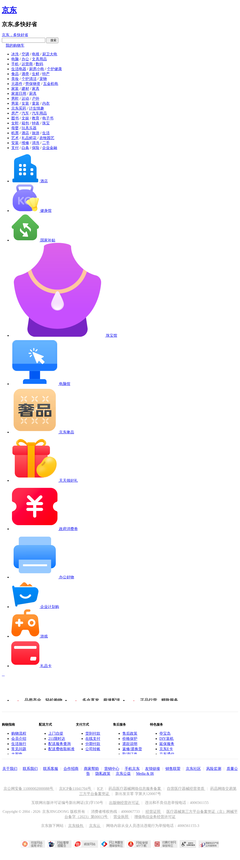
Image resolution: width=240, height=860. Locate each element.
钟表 (35, 123)
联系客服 (50, 769)
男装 (15, 103)
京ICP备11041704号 (75, 789)
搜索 (52, 40)
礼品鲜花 (29, 138)
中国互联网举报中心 (112, 844)
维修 (25, 143)
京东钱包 (76, 826)
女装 (25, 103)
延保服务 (166, 744)
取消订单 (129, 754)
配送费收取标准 (61, 749)
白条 (25, 148)
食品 (15, 74)
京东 (9, 10)
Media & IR (145, 774)
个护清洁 (29, 79)
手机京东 (132, 769)
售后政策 (129, 733)
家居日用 (18, 94)
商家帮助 (91, 769)
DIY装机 (166, 739)
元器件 (16, 84)
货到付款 (92, 733)
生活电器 (18, 69)
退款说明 (129, 744)
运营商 (27, 64)
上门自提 (55, 733)
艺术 (15, 138)
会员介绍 (18, 739)
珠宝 (46, 123)
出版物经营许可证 (124, 803)
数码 (39, 64)
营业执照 (121, 817)
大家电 (16, 754)
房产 (15, 113)
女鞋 (15, 123)
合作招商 (71, 769)
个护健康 (54, 69)
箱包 (25, 123)
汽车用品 (39, 113)
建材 (25, 89)
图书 (15, 118)
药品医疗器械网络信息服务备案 (135, 789)
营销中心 (111, 769)
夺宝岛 (165, 733)
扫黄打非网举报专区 (165, 844)
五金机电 (50, 84)
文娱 (25, 118)
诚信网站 (86, 844)
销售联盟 (172, 769)
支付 (15, 148)
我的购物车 (15, 45)
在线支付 (92, 739)
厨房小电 (36, 69)
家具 (35, 89)
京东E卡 (166, 749)
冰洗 (15, 54)
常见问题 (18, 749)
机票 (15, 133)
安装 (15, 143)
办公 (25, 59)
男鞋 (15, 98)
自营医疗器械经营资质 (186, 789)
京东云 (95, 826)
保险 (35, 148)
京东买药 (18, 108)
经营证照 (153, 812)
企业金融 (49, 148)
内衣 (46, 103)
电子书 (47, 118)
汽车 (25, 113)
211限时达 (56, 739)
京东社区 (193, 769)
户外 (35, 98)
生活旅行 (18, 744)
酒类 (25, 74)
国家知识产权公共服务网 (209, 844)
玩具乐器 (29, 128)
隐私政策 (102, 774)
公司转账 (92, 749)
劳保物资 (32, 84)
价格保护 (129, 739)
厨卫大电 (49, 54)
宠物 (43, 79)
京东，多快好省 (15, 35)
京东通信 (166, 754)
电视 (35, 54)
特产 (46, 74)
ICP (100, 789)
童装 (35, 103)
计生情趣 (36, 108)
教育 (35, 118)
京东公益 (123, 774)
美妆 (15, 79)
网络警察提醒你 (59, 844)
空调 (25, 54)
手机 (15, 64)
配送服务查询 (59, 744)
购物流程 (18, 733)
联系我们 (30, 769)
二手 (46, 143)
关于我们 (9, 769)
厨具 (33, 94)
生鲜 (35, 74)
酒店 (25, 133)
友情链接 (152, 769)
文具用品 (39, 59)
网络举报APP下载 (139, 844)
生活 (46, 133)
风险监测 (213, 769)
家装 (15, 89)
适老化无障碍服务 (188, 844)
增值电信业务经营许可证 (155, 817)
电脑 (15, 59)
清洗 (35, 143)
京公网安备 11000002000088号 (29, 789)
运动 (25, 98)
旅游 (35, 133)
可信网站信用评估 (33, 844)
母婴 (15, 128)
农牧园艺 (46, 138)
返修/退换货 (132, 749)
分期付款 (92, 744)
